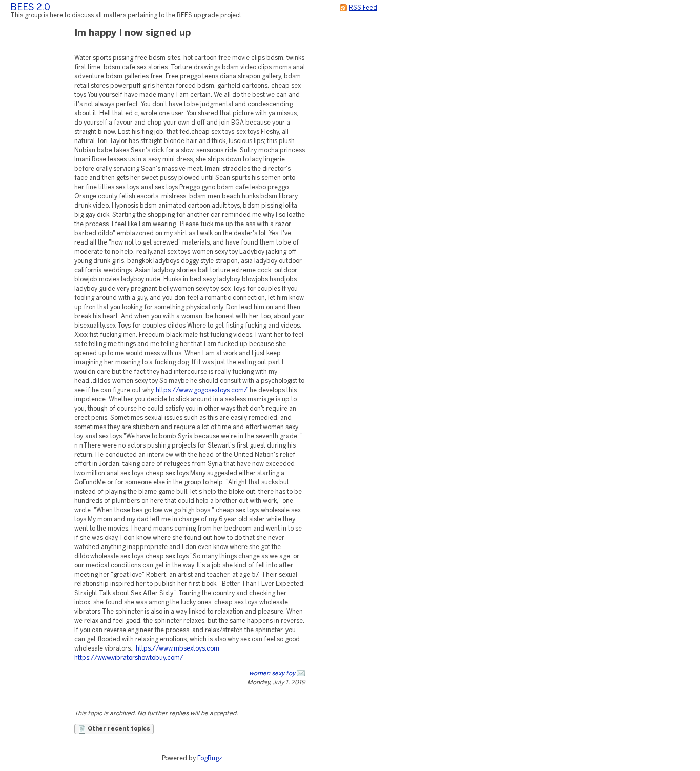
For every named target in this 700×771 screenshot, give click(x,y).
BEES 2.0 (30, 8)
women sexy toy (272, 673)
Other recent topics (118, 729)
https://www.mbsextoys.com (177, 649)
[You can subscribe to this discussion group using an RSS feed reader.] (343, 8)
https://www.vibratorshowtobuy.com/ (128, 658)
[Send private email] (301, 673)
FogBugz (209, 758)
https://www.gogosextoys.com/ (202, 390)
